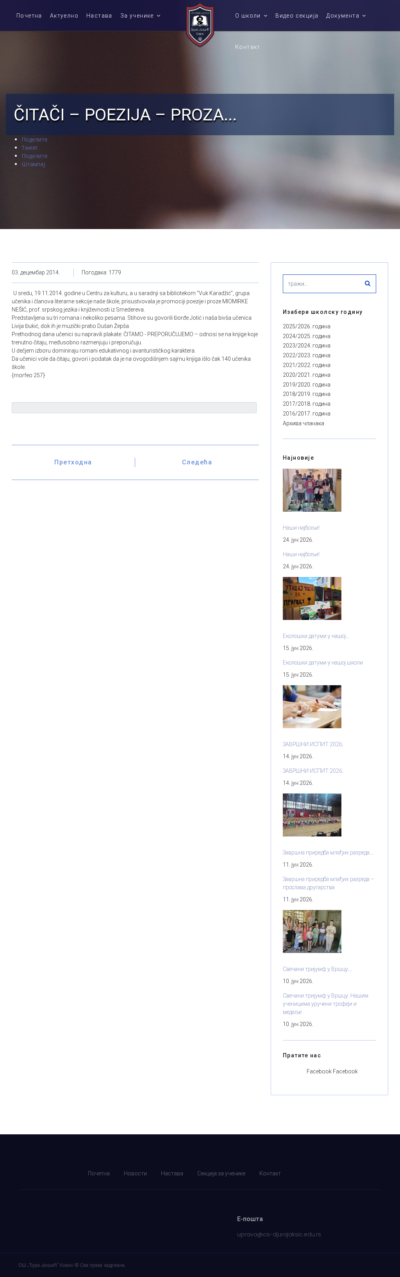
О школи (248, 16)
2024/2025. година (306, 336)
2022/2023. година (306, 355)
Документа (342, 16)
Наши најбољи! (301, 528)
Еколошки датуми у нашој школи (323, 662)
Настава (99, 16)
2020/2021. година (306, 375)
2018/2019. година (306, 394)
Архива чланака (303, 423)
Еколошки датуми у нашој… (316, 636)
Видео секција (296, 16)
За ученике (137, 16)
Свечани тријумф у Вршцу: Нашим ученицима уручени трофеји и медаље (325, 1003)
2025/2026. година (306, 326)
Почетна (29, 16)
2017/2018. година (306, 404)
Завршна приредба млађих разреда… (328, 852)
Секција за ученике (221, 1173)
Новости (135, 1173)
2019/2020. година (306, 384)
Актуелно (64, 16)
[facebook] (377, 1174)
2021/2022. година (306, 365)
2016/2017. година (306, 413)
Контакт (248, 47)
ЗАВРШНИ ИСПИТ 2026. (313, 744)
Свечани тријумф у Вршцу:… (318, 969)
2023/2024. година (306, 345)
